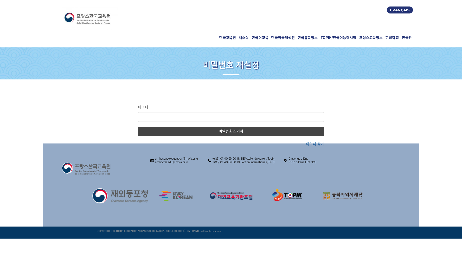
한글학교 (392, 37)
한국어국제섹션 (283, 37)
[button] (400, 9)
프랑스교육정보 (371, 37)
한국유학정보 (308, 37)
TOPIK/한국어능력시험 (338, 37)
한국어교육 (260, 37)
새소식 (244, 37)
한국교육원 (227, 37)
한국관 (407, 37)
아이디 (143, 107)
